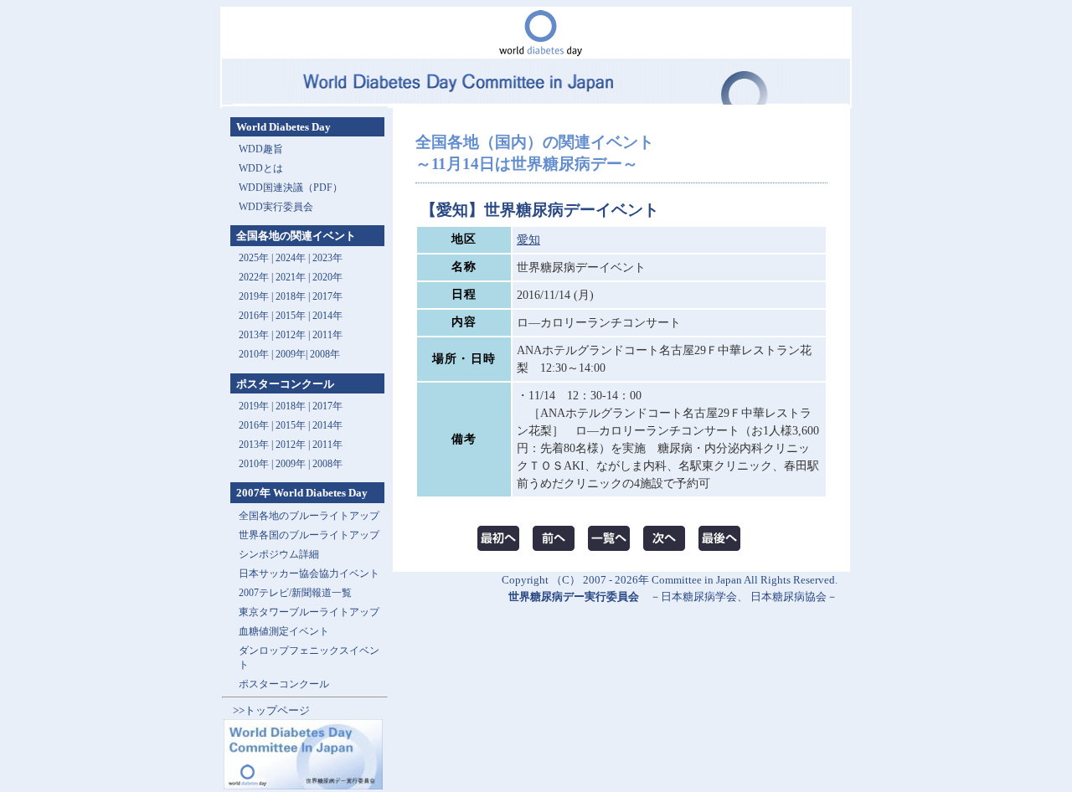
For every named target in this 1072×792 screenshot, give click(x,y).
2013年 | (257, 335)
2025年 (254, 258)
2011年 (327, 335)
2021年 (291, 277)
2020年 (327, 277)
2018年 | (294, 406)
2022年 (254, 277)
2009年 (291, 354)
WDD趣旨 (261, 149)
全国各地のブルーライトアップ (309, 516)
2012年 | (294, 444)
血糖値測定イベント (284, 631)
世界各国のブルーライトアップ (309, 535)
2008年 (325, 354)
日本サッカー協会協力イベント (309, 573)
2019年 (254, 296)
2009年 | (294, 464)
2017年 (327, 296)
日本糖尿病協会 (788, 596)
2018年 (291, 296)
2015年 (291, 315)
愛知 (528, 240)
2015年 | (294, 425)
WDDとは (261, 168)
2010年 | (257, 464)
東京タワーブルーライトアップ (309, 612)
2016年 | (257, 425)
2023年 (327, 258)
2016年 (254, 315)
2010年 (254, 354)
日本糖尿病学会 (699, 596)
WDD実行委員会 (276, 207)
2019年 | (257, 406)
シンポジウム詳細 (279, 554)
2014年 (327, 315)
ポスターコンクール (284, 684)
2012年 (291, 335)
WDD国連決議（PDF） (291, 187)
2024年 (291, 258)
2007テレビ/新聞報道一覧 (295, 593)
